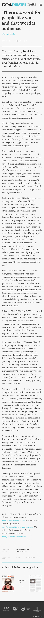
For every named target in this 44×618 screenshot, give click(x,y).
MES (40, 617)
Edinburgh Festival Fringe (25, 557)
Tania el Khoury (21, 551)
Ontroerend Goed (22, 549)
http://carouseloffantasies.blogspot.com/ (17, 527)
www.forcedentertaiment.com (14, 537)
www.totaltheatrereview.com (13, 521)
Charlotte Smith (8, 34)
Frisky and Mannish (23, 553)
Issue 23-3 (13, 41)
